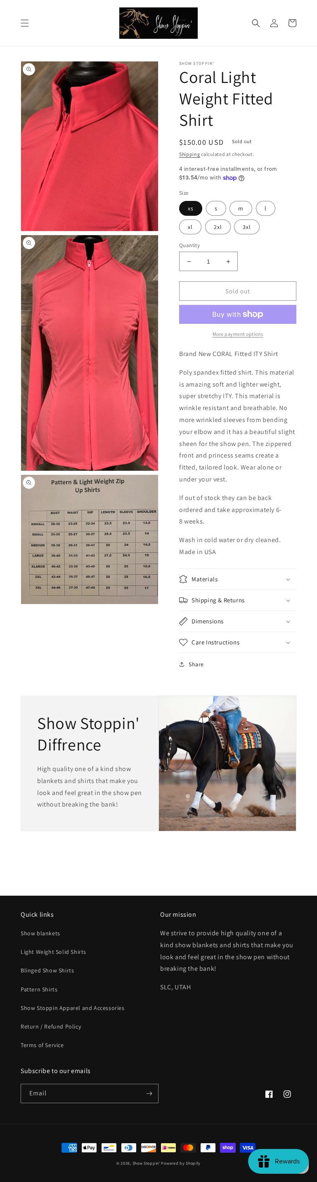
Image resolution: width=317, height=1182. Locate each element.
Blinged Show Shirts (47, 970)
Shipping (189, 154)
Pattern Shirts (39, 989)
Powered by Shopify (181, 1163)
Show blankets (40, 933)
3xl (247, 227)
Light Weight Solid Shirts (53, 952)
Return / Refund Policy (51, 1026)
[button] (25, 23)
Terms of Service (42, 1045)
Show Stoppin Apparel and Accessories (73, 1008)
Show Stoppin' (146, 1163)
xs (191, 208)
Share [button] (196, 664)
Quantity (189, 245)
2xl (218, 227)
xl (190, 227)
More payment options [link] (238, 334)
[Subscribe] (149, 1093)
